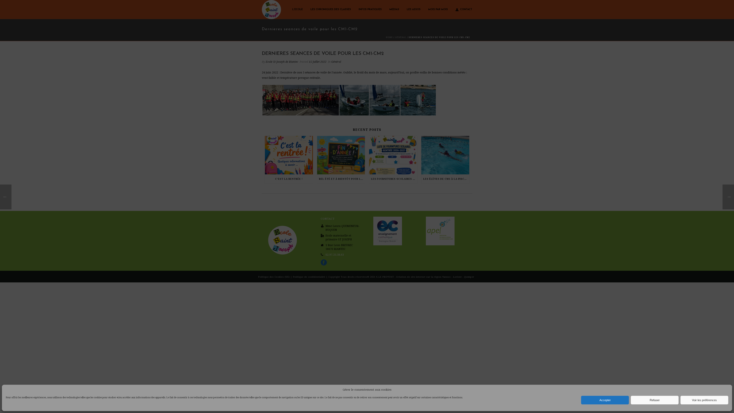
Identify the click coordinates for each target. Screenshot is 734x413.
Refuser (655, 400)
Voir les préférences (704, 400)
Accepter (605, 400)
